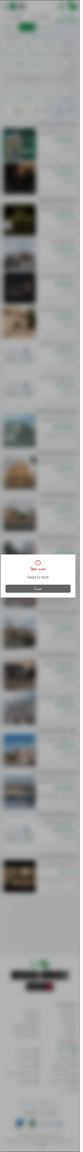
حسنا (38, 588)
